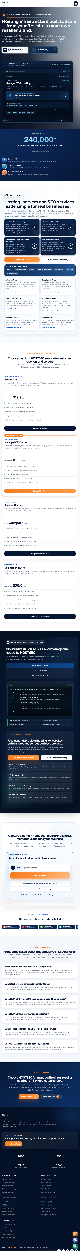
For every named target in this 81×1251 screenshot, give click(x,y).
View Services (26, 1097)
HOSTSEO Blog (7, 1231)
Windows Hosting (7, 1192)
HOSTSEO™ (14, 1247)
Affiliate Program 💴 (8, 1237)
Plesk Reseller (45, 1189)
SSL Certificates (46, 1205)
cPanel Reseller (46, 1179)
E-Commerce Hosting (9, 1189)
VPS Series (5, 1202)
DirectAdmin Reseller (48, 1192)
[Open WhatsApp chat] (75, 1246)
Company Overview (8, 1224)
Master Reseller (46, 1182)
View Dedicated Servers (40, 616)
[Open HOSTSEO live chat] (75, 1240)
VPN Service (45, 1211)
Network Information (8, 1215)
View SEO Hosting (40, 428)
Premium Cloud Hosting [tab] (40, 665)
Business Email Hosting (48, 1208)
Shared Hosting (7, 1179)
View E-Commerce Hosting (56, 758)
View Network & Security (58, 260)
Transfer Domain (40, 895)
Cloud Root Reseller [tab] (40, 671)
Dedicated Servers (8, 1208)
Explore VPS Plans (40, 491)
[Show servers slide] (8, 120)
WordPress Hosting (8, 1185)
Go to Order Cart (49, 1097)
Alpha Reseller (46, 1185)
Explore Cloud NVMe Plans (23, 758)
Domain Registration (47, 1202)
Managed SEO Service (48, 1215)
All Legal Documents (8, 1234)
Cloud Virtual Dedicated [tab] (40, 676)
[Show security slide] (9, 120)
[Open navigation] (76, 3)
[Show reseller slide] (5, 120)
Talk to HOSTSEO (22, 260)
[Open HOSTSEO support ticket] (75, 1234)
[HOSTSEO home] (11, 3)
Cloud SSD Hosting (8, 1182)
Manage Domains (54, 895)
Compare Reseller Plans (40, 554)
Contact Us (5, 1227)
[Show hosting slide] (4, 120)
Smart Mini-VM (7, 1211)
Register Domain (26, 895)
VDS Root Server (7, 1205)
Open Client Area (13, 1144)
